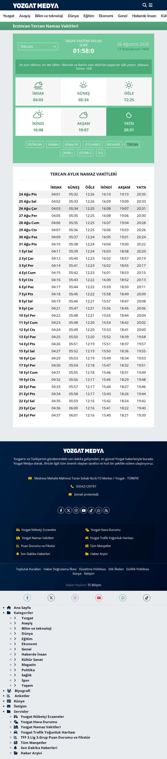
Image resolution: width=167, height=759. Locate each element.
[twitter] (51, 597)
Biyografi (22, 690)
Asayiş (24, 15)
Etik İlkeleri (116, 569)
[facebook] (27, 597)
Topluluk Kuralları (28, 569)
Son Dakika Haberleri (35, 554)
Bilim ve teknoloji (49, 15)
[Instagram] (76, 510)
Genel (122, 15)
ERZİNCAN (34, 144)
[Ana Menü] (151, 5)
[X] (68, 510)
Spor (25, 680)
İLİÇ (100, 153)
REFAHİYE (113, 144)
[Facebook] (61, 510)
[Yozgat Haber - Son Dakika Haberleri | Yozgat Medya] (36, 5)
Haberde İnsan (144, 15)
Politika (28, 670)
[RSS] (106, 510)
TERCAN (132, 144)
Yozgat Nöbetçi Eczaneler (38, 530)
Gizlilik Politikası (137, 569)
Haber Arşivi (99, 554)
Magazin (28, 664)
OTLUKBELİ (93, 144)
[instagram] (75, 597)
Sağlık (26, 675)
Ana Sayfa (22, 607)
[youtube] (98, 597)
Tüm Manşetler (100, 546)
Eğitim (89, 15)
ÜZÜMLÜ (85, 153)
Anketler (22, 695)
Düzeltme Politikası (92, 569)
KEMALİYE (71, 144)
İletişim (89, 573)
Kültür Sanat (32, 659)
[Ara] (145, 5)
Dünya (73, 15)
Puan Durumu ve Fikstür (38, 546)
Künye (77, 573)
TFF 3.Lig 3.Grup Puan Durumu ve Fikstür (55, 737)
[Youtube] (83, 510)
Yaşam (27, 685)
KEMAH (53, 144)
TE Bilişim (94, 585)
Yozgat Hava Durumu (106, 530)
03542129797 (86, 486)
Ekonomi (106, 15)
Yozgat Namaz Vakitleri (38, 538)
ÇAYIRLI (67, 153)
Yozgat (8, 15)
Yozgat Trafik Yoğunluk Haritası (111, 538)
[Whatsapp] (98, 510)
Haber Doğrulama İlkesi (60, 569)
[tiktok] (146, 597)
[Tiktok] (91, 510)
